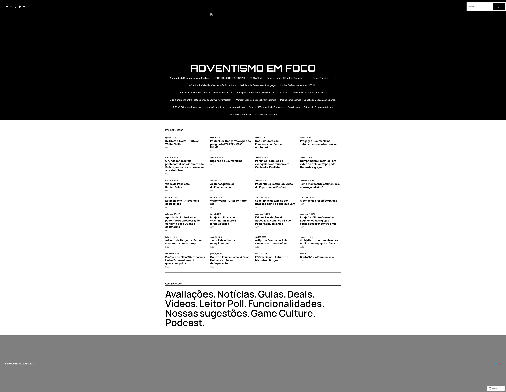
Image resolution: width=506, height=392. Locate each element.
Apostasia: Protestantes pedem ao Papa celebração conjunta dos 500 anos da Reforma (182, 222)
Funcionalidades (285, 303)
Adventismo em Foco (252, 68)
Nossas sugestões (206, 313)
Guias (271, 294)
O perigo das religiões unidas (318, 200)
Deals (299, 294)
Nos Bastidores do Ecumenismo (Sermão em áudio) (269, 144)
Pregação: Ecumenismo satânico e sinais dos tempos (318, 142)
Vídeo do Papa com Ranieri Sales (177, 185)
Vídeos (180, 303)
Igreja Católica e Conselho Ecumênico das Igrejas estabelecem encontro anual (318, 220)
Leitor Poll (221, 303)
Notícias (235, 294)
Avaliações (189, 294)
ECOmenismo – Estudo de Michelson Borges (271, 258)
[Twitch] (32, 7)
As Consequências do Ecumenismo (222, 185)
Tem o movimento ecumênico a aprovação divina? (320, 185)
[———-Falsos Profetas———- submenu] (335, 78)
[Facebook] (7, 7)
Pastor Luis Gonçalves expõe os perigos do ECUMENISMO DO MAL (230, 144)
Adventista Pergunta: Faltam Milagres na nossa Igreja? (183, 242)
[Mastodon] (20, 7)
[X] (28, 7)
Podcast (183, 322)
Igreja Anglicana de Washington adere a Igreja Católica (223, 220)
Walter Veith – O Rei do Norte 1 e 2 (229, 202)
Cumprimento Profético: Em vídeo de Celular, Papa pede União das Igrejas (318, 164)
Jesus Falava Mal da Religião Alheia (222, 242)
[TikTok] (15, 7)
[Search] (499, 6)
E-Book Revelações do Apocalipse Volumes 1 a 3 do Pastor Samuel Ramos (273, 220)
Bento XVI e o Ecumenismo (317, 257)
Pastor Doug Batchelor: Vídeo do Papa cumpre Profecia (274, 185)
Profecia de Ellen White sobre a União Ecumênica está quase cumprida (185, 260)
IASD (167, 147)
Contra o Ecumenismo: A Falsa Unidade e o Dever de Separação (229, 260)
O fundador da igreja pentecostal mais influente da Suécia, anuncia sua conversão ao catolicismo (185, 165)
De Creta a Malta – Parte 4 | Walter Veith (182, 142)
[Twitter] (496, 364)
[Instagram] (11, 7)
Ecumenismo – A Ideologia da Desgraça (182, 202)
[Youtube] (24, 7)
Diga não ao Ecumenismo (226, 160)
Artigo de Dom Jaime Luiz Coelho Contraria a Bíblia (271, 242)
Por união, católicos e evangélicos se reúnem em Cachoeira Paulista (272, 164)
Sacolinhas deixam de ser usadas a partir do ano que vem (275, 202)
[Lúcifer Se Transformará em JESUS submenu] (316, 85)
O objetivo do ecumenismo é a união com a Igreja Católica (319, 242)
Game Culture (282, 313)
